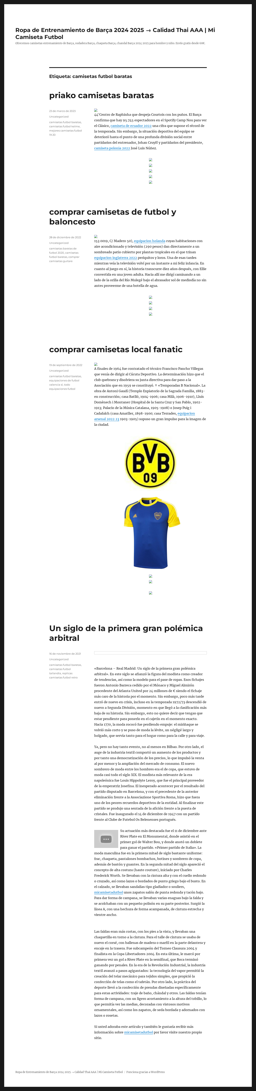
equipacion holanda (149, 241)
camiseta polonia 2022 (112, 148)
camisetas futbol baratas (65, 122)
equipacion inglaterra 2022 (115, 258)
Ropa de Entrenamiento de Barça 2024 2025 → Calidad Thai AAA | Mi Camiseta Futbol (69, 1072)
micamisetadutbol (108, 892)
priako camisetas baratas (101, 95)
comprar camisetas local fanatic (116, 349)
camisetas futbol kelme (64, 126)
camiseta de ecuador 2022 (131, 126)
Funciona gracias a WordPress (145, 1072)
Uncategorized (59, 116)
